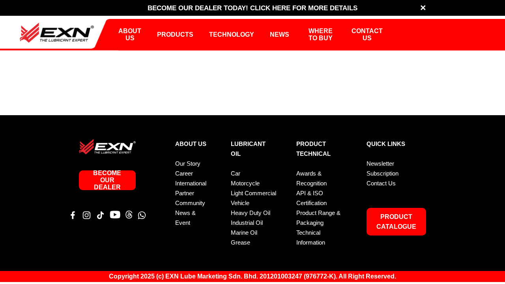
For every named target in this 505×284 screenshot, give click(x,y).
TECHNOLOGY (231, 34)
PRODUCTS (175, 34)
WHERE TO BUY (321, 34)
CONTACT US (367, 34)
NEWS (279, 34)
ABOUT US (129, 34)
